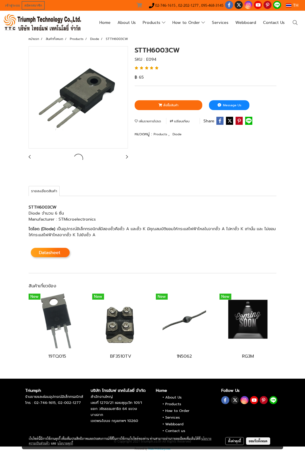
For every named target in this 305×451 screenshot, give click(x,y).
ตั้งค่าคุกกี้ (234, 441)
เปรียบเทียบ (181, 121)
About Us (126, 22)
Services (220, 22)
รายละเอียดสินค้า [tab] (44, 191)
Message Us (231, 105)
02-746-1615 (45, 402)
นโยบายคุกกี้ (65, 443)
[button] (295, 22)
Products (152, 22)
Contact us (175, 431)
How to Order (186, 22)
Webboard (245, 22)
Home (105, 22)
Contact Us (274, 22)
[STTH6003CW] (78, 97)
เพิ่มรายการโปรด (149, 121)
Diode (177, 134)
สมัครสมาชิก (33, 5)
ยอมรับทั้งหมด (258, 441)
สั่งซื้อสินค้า (170, 105)
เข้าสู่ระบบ (12, 5)
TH (294, 5)
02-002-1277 (69, 402)
